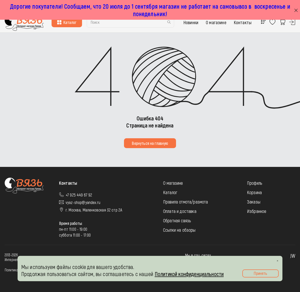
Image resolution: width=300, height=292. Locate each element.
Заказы (253, 201)
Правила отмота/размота (185, 201)
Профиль (254, 183)
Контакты (242, 22)
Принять (260, 273)
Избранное (256, 211)
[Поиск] (169, 22)
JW (292, 256)
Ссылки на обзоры (179, 230)
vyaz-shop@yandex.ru (83, 202)
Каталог (69, 22)
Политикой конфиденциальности (189, 273)
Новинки (191, 22)
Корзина (254, 192)
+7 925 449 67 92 (79, 194)
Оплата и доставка (179, 211)
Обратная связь (177, 220)
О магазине (216, 22)
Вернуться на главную (150, 143)
